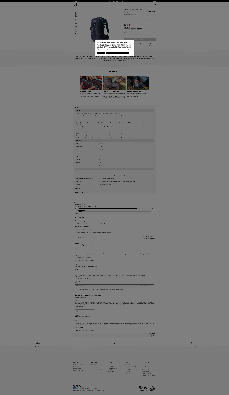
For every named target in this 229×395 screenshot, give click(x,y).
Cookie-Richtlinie (127, 49)
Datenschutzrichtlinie (115, 49)
